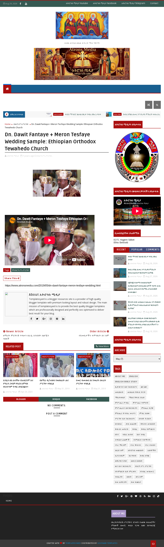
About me (120, 376)
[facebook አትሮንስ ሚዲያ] (20, 3)
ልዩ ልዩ (144, 387)
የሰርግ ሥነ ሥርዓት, (44, 155)
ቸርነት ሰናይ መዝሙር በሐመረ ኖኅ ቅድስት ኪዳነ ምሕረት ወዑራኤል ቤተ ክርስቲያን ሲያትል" (144, 305)
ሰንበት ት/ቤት (11, 96)
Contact (154, 3)
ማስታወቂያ (120, 397)
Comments (153, 249)
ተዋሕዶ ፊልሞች (122, 440)
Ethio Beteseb (121, 242)
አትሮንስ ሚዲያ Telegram (133, 3)
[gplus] (126, 496)
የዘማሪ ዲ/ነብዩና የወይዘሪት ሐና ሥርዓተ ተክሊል (54, 382)
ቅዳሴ (84, 96)
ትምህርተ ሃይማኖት (33, 96)
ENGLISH (133, 376)
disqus (56, 399)
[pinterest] (131, 496)
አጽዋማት (53, 96)
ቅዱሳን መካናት (122, 429)
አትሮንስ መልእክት (136, 450)
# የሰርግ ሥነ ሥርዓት (20, 270)
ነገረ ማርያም (121, 445)
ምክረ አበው (144, 413)
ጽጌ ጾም (139, 477)
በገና (117, 434)
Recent (121, 249)
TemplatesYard (73, 543)
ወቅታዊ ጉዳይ (97, 96)
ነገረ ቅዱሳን (136, 445)
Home (8, 124)
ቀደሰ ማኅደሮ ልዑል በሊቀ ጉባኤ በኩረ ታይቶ (70, 114)
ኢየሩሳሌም (120, 456)
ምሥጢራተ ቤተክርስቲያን (126, 408)
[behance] (149, 496)
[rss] (144, 496)
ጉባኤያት (119, 477)
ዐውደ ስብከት (45, 114)
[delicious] (158, 496)
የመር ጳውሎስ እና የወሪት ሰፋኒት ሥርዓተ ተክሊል (91, 382)
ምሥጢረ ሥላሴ (122, 403)
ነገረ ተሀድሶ (145, 96)
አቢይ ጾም (119, 450)
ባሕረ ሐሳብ (128, 434)
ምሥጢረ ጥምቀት (141, 403)
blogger (21, 399)
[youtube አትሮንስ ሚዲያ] (26, 3)
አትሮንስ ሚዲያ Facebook (104, 3)
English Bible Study (126, 381)
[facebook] (117, 496)
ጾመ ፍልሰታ (136, 482)
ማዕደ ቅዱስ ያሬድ (137, 397)
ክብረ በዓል (104, 114)
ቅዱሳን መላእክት (148, 424)
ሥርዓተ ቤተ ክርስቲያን (125, 419)
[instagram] (154, 496)
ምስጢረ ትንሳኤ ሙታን (125, 413)
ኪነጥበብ (132, 456)
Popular (137, 249)
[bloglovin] (136, 496)
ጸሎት (129, 477)
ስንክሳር (118, 424)
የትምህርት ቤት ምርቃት (125, 471)
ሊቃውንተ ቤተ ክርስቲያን (126, 387)
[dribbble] (140, 496)
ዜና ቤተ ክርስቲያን (116, 96)
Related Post (13, 346)
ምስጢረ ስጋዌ (147, 408)
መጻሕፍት (119, 392)
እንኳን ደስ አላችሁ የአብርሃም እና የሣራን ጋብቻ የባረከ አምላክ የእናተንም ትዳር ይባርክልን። (18, 383)
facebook (91, 399)
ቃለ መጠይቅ (131, 424)
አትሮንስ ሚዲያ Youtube (77, 3)
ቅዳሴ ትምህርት (71, 96)
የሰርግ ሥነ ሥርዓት (21, 124)
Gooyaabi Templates (107, 543)
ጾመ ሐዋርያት (121, 482)
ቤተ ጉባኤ (141, 434)
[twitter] (122, 496)
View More (103, 346)
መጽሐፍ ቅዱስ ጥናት (136, 392)
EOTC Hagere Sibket (124, 239)
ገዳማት (132, 96)
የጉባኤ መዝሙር (147, 471)
